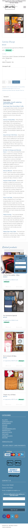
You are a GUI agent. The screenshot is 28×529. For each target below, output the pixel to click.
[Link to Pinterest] (8, 516)
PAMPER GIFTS (6, 430)
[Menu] (24, 7)
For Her (15, 88)
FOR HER (4, 425)
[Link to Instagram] (16, 516)
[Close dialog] (26, 256)
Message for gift (6, 66)
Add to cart (16, 82)
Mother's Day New (11, 90)
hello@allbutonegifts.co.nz (13, 490)
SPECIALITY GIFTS (7, 432)
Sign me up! (14, 509)
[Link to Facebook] (4, 516)
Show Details (19, 286)
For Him (18, 88)
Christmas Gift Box (21, 86)
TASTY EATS (5, 434)
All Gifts (7, 86)
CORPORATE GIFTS (7, 421)
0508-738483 (14, 2)
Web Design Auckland (13, 525)
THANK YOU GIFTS (7, 436)
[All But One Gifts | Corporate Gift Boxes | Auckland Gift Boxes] (11, 7)
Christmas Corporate (13, 86)
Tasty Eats (17, 90)
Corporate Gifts (5, 88)
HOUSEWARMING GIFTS (9, 428)
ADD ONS (5, 437)
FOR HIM (4, 427)
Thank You (22, 90)
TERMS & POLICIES (7, 441)
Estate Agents (10, 88)
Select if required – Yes (8, 62)
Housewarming (5, 90)
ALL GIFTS (5, 419)
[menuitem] (24, 7)
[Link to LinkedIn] (12, 516)
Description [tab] (6, 96)
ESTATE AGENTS (6, 423)
